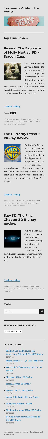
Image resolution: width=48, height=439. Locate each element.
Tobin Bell (37, 289)
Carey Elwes (34, 286)
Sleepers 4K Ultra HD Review (19, 377)
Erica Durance (29, 203)
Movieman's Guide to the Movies (16, 432)
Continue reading (12, 106)
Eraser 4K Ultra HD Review (18, 384)
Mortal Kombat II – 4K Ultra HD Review (24, 361)
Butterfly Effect (9, 203)
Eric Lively (19, 203)
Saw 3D (30, 289)
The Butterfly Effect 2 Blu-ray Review (22, 136)
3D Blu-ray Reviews (20, 286)
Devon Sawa (8, 122)
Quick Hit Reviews (32, 119)
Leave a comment (18, 124)
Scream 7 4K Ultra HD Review (19, 390)
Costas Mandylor (10, 289)
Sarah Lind (28, 122)
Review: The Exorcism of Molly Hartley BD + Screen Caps (22, 52)
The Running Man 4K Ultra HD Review (23, 410)
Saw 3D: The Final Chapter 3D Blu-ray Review (20, 219)
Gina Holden (19, 122)
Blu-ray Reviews (19, 119)
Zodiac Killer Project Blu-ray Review (22, 397)
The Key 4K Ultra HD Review (19, 403)
